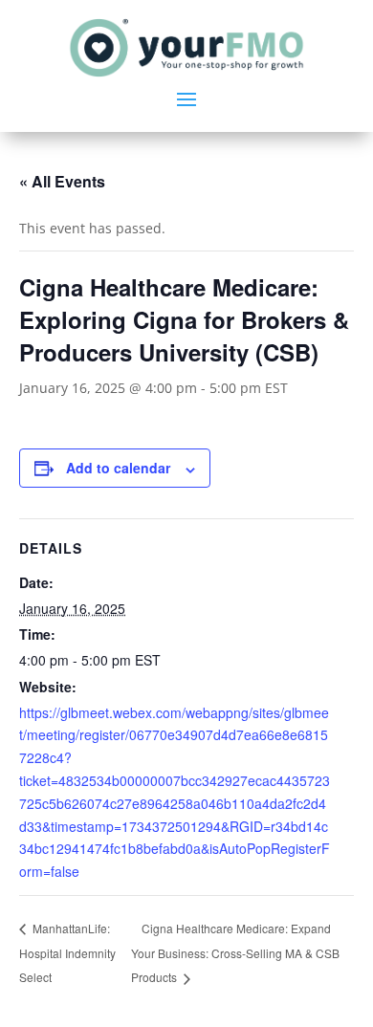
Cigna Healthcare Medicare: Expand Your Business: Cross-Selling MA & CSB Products (235, 953)
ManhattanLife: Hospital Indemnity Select (67, 952)
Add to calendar (118, 467)
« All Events (62, 181)
